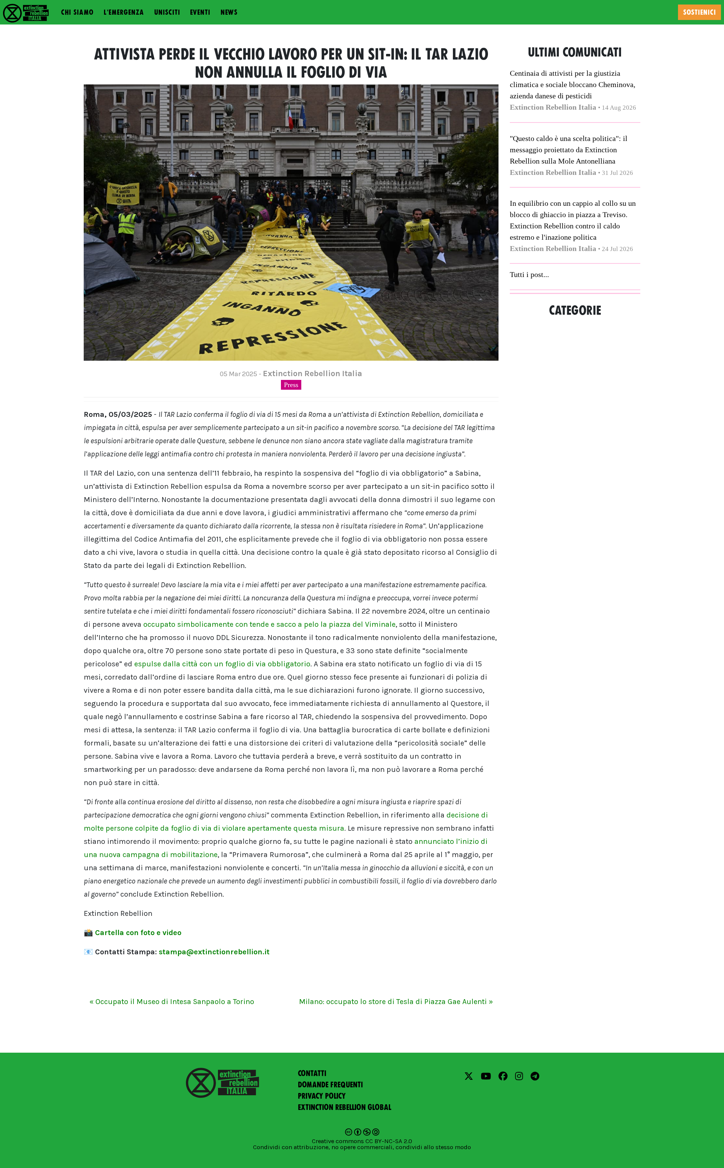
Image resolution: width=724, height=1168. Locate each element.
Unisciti (167, 12)
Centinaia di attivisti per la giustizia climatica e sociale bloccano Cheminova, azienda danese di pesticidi (572, 84)
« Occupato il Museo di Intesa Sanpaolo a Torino (171, 1001)
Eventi (200, 12)
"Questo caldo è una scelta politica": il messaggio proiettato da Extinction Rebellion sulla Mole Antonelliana (568, 149)
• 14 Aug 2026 (617, 107)
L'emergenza (124, 12)
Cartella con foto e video (138, 932)
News (229, 12)
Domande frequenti (330, 1084)
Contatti (312, 1073)
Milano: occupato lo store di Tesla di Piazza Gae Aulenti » (396, 1001)
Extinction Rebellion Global (344, 1107)
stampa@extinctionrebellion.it (214, 952)
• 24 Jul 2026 (615, 249)
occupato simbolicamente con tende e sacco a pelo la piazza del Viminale (269, 624)
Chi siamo (77, 12)
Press (291, 385)
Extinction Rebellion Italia (553, 107)
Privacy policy (322, 1096)
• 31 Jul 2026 (615, 172)
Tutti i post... (529, 274)
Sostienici (699, 12)
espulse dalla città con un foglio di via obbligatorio (222, 664)
